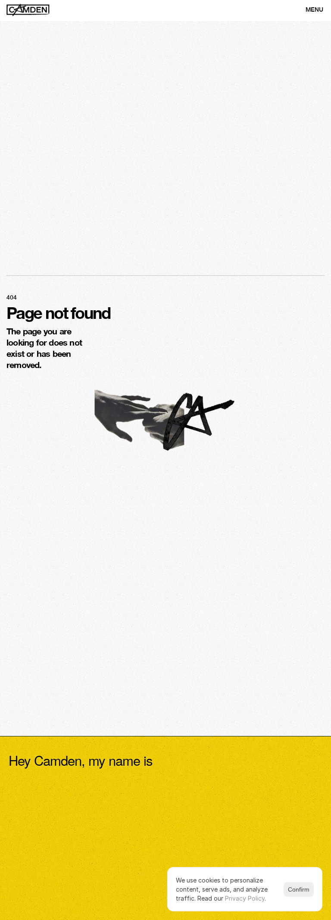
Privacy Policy (245, 898)
